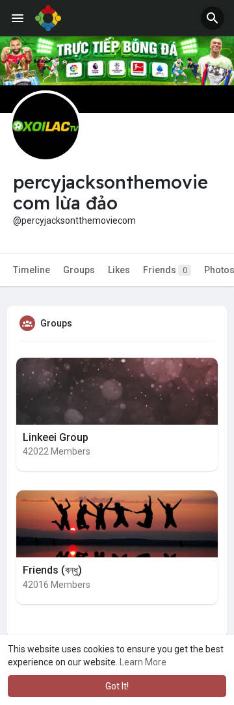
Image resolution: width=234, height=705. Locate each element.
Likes (119, 270)
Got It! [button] (117, 686)
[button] (212, 18)
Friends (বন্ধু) (52, 570)
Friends (165, 270)
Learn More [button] (143, 662)
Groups (79, 270)
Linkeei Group (55, 437)
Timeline (31, 270)
